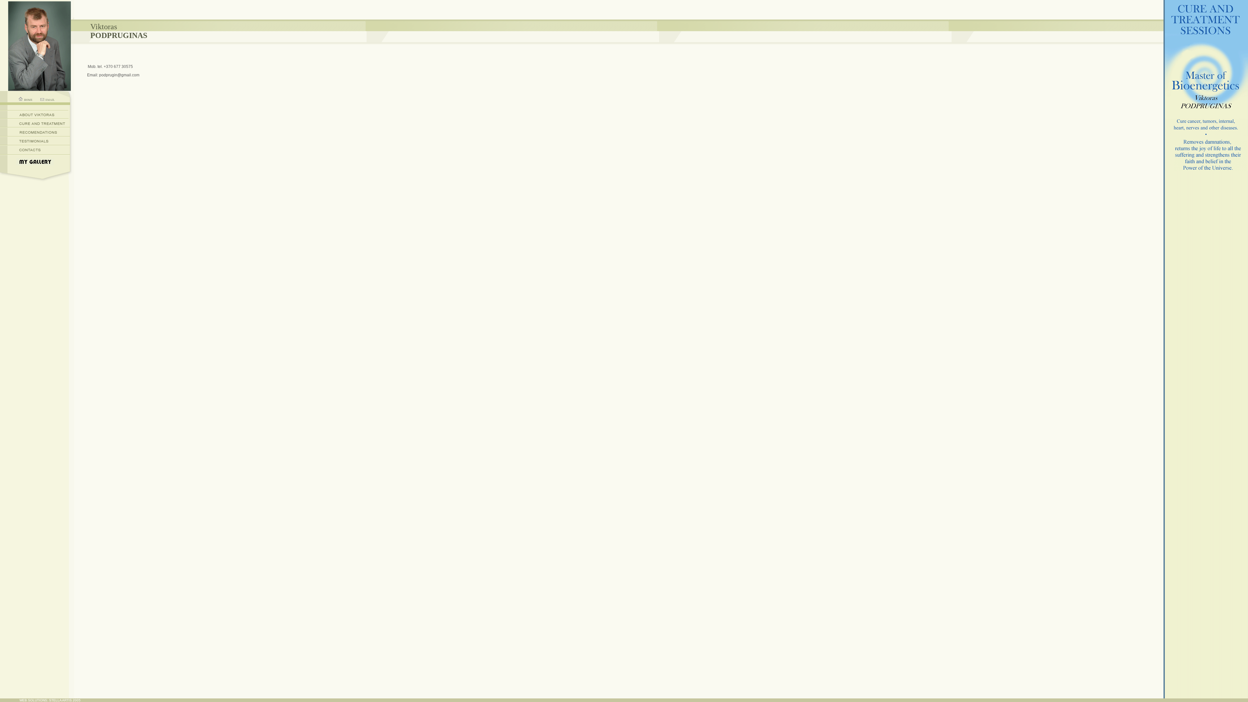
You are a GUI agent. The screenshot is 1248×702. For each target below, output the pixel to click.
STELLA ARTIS (60, 700)
